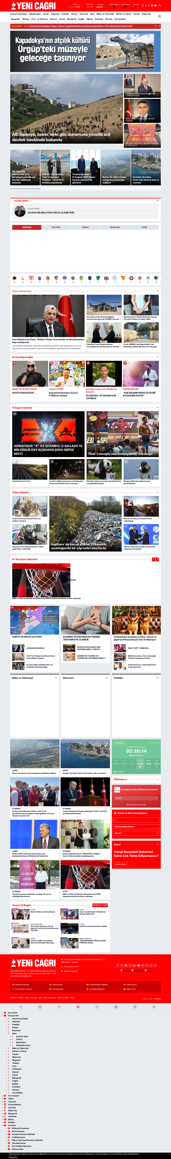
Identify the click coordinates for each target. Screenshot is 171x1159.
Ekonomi (84, 14)
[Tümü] (158, 357)
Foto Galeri (13, 1096)
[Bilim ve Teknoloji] (56, 678)
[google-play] (137, 970)
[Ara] (160, 5)
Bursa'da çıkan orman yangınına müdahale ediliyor (34, 773)
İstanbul (99, 19)
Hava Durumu (58, 984)
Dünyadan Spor (23, 1045)
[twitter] (40, 1007)
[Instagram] (130, 965)
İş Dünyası (43, 19)
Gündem (55, 14)
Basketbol (21, 1042)
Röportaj (146, 14)
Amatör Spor (22, 1036)
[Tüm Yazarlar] (158, 201)
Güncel (53, 19)
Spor (92, 14)
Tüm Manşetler (58, 989)
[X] (122, 965)
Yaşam (136, 14)
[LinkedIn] (134, 965)
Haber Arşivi (131, 989)
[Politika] (158, 678)
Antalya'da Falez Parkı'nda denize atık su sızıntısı (84, 773)
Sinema (108, 19)
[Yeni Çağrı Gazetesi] (33, 5)
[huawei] (148, 970)
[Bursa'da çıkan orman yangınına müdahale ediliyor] (35, 753)
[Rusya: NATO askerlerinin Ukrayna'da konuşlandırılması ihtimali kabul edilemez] (35, 834)
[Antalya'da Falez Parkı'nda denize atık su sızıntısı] (85, 753)
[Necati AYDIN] (20, 211)
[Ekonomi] (107, 678)
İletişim (11, 1122)
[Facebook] (117, 965)
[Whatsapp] (151, 965)
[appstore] (125, 970)
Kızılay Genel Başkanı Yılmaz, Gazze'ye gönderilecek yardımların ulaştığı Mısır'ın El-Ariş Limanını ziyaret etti (33, 813)
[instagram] (59, 1007)
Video (11, 1099)
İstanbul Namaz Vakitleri (99, 984)
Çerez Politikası (147, 1154)
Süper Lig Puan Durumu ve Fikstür (27, 1140)
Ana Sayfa (12, 1013)
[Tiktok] (143, 965)
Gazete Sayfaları (18, 14)
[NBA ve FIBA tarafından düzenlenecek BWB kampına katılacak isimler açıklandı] (41, 580)
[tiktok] (116, 1007)
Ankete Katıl (121, 864)
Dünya (74, 14)
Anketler (12, 1116)
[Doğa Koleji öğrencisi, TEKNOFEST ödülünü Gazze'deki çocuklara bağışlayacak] (85, 834)
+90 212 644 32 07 (71, 967)
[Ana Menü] (159, 16)
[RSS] (155, 965)
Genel (62, 19)
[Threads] (147, 965)
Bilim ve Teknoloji (105, 14)
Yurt (33, 19)
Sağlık (81, 19)
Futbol (19, 1039)
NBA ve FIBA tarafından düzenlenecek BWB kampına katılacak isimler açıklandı (46, 598)
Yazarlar (12, 1102)
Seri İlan (12, 1108)
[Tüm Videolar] (158, 492)
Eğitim (89, 19)
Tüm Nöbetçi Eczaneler (137, 805)
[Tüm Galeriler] (158, 408)
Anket (46, 14)
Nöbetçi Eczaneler (22, 984)
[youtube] (78, 1007)
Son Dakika (120, 19)
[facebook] (21, 1007)
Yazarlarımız (21, 201)
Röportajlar (35, 14)
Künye (11, 1120)
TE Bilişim (157, 999)
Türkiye (25, 19)
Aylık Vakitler (120, 772)
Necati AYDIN (33, 209)
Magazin (15, 19)
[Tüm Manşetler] (158, 291)
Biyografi (71, 19)
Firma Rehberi (14, 1105)
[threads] (135, 1007)
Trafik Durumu (131, 984)
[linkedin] (154, 1007)
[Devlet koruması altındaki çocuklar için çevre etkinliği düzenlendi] (35, 874)
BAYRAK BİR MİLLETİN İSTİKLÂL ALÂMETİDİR (51, 213)
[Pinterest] (126, 965)
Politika (65, 14)
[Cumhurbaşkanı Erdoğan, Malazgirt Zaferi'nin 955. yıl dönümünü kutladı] (85, 791)
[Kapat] (169, 1154)
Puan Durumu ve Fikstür (23, 989)
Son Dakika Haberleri (97, 989)
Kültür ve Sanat (123, 14)
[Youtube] (138, 965)
